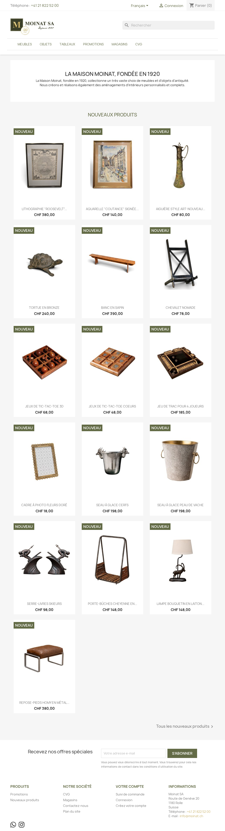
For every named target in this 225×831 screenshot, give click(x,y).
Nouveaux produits (24, 800)
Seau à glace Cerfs (112, 505)
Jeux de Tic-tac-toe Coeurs (112, 406)
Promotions (93, 44)
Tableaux (67, 44)
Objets (46, 44)
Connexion (124, 800)
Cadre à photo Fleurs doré (44, 505)
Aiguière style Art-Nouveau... (180, 209)
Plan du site (71, 811)
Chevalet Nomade (181, 308)
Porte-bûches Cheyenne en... (112, 604)
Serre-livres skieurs (44, 604)
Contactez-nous (75, 806)
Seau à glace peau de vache (180, 505)
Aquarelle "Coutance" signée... (112, 209)
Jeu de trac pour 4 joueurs (180, 406)
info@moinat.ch (191, 816)
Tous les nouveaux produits (185, 726)
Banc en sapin (112, 308)
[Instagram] (21, 824)
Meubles (25, 44)
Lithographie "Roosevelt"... (44, 209)
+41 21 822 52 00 (45, 5)
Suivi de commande (130, 794)
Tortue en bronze (44, 308)
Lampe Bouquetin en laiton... (180, 604)
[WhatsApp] (13, 824)
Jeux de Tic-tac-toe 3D (44, 406)
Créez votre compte (131, 806)
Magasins (119, 44)
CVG (138, 44)
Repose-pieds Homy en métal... (44, 703)
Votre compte (130, 786)
